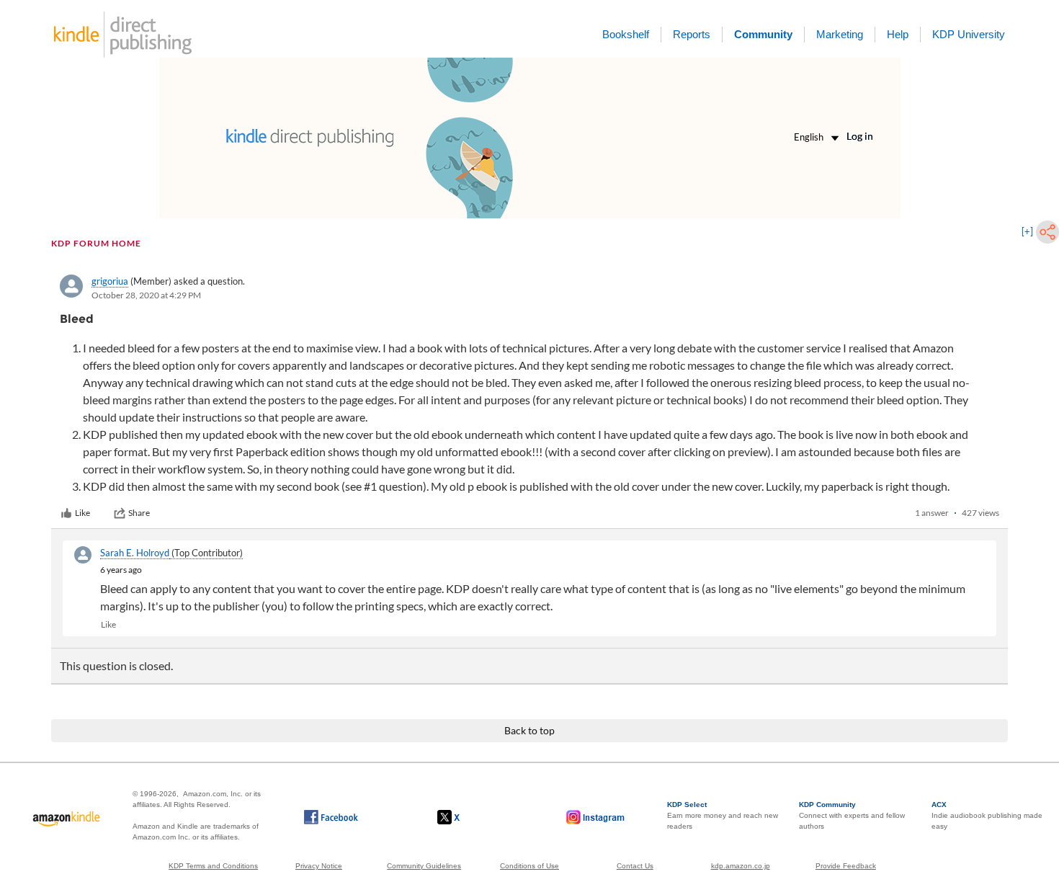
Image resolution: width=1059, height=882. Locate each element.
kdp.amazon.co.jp (740, 866)
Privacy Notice (318, 866)
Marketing (839, 34)
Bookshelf (625, 34)
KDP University (968, 34)
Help (897, 34)
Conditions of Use (529, 866)
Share (139, 512)
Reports (691, 34)
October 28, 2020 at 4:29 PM (146, 295)
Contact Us (635, 866)
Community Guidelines (424, 866)
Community (763, 34)
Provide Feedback (846, 866)
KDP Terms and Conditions (213, 866)
